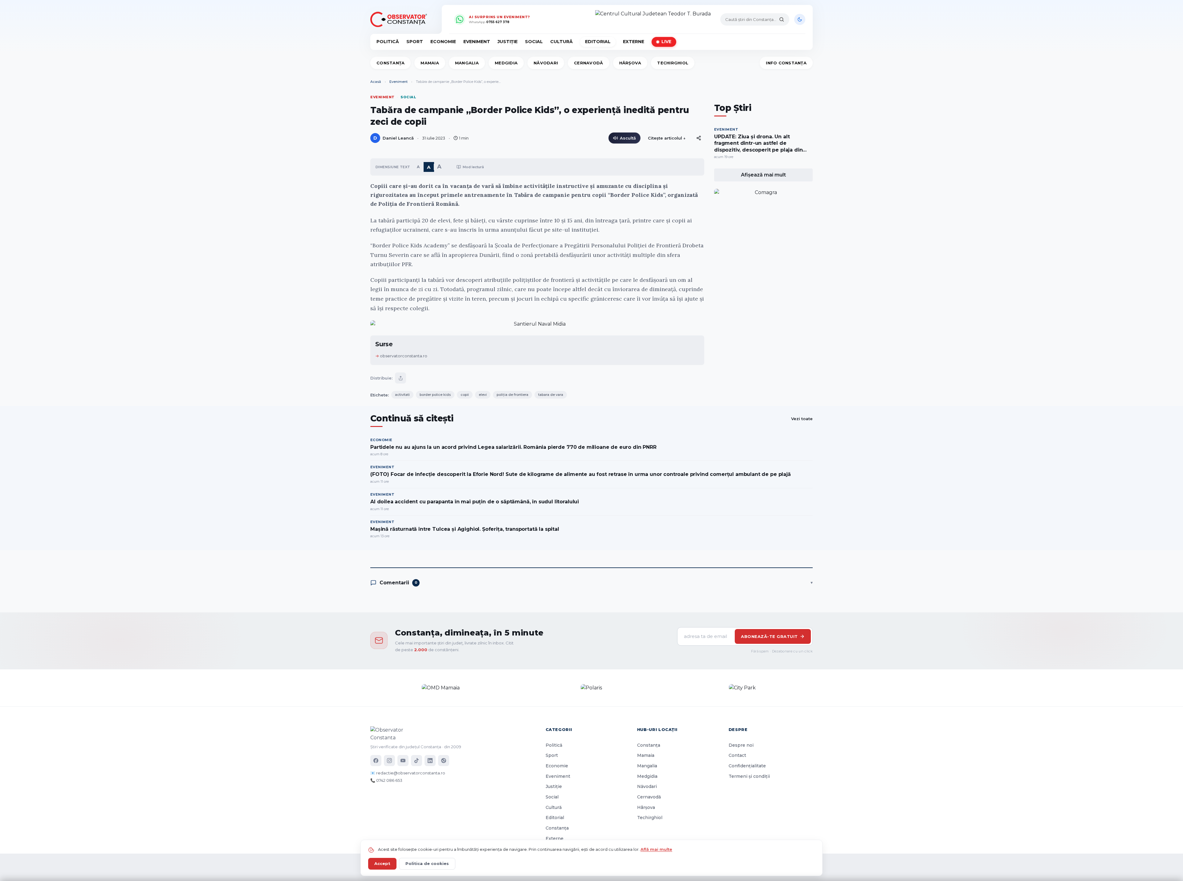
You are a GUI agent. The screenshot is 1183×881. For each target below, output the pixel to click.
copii (465, 394)
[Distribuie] (698, 138)
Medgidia (506, 62)
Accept (382, 863)
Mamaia (430, 62)
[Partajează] (400, 378)
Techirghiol (672, 62)
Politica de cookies (427, 863)
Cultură (561, 41)
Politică (387, 41)
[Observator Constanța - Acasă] (400, 19)
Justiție (508, 41)
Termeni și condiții (749, 776)
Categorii (559, 729)
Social (534, 41)
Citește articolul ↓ (667, 138)
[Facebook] (375, 760)
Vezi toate (802, 418)
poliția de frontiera (512, 394)
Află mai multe (656, 849)
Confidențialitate (747, 766)
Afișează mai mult (763, 175)
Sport (414, 41)
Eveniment (476, 41)
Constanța (390, 62)
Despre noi (741, 745)
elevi (483, 394)
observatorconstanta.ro (403, 355)
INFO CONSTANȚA (786, 62)
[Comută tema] (799, 19)
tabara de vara (550, 394)
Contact (737, 755)
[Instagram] (389, 760)
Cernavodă (588, 62)
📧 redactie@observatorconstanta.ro (407, 772)
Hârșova (630, 62)
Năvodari (546, 62)
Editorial (598, 41)
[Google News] (443, 760)
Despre (738, 729)
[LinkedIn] (430, 760)
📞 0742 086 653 (386, 780)
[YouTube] (403, 760)
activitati (402, 394)
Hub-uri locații (657, 729)
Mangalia (467, 62)
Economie (443, 41)
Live (666, 41)
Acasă (375, 81)
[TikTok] (416, 760)
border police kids (435, 394)
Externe (633, 41)
